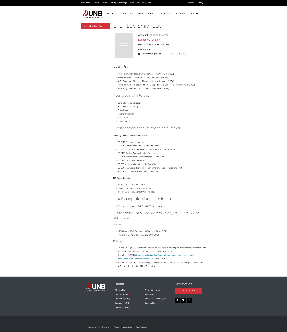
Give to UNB (191, 3)
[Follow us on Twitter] (183, 300)
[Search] (207, 2)
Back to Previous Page (93, 26)
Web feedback (141, 327)
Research (180, 14)
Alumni (104, 3)
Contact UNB (189, 291)
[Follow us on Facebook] (177, 300)
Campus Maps (121, 294)
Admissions (127, 14)
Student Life (164, 14)
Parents (96, 3)
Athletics (194, 14)
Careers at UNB (122, 303)
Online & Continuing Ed (155, 299)
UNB (140, 3)
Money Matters (145, 14)
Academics (111, 14)
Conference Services (154, 290)
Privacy (116, 327)
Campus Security (122, 299)
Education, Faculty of (149, 40)
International (85, 3)
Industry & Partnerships (119, 3)
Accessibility (127, 327)
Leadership (150, 303)
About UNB (120, 290)
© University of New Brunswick (98, 327)
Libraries (149, 294)
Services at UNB (122, 307)
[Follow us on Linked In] (189, 300)
